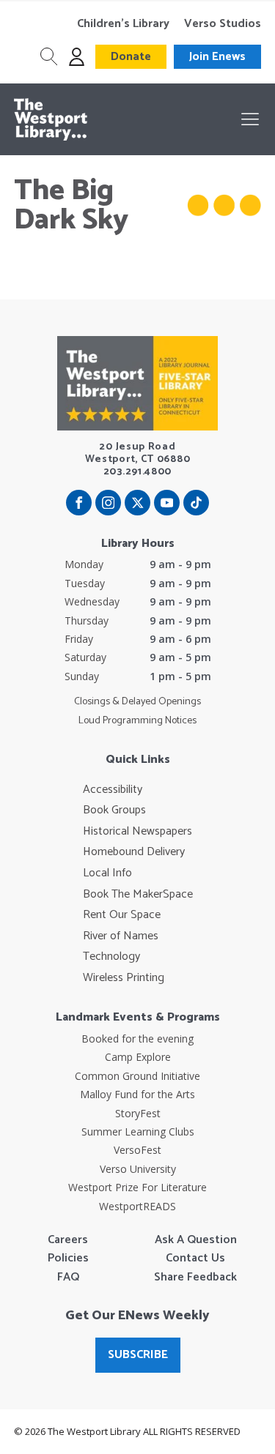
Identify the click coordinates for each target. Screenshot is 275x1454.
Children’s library (123, 24)
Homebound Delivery (134, 852)
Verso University (138, 1169)
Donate (131, 57)
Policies (68, 1258)
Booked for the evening (137, 1038)
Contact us (195, 1258)
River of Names (120, 936)
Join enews (217, 57)
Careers (68, 1240)
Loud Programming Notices (137, 721)
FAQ (68, 1277)
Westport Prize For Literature (137, 1187)
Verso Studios (222, 24)
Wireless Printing (123, 978)
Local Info (107, 873)
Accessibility (112, 789)
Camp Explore (138, 1057)
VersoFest (137, 1150)
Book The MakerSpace (138, 894)
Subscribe (138, 1355)
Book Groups (114, 810)
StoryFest (138, 1113)
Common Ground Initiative (137, 1076)
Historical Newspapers (137, 831)
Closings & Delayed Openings (137, 702)
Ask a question (196, 1240)
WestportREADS (137, 1206)
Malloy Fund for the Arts (137, 1094)
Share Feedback (195, 1277)
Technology (111, 956)
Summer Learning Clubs (137, 1131)
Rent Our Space (122, 915)
